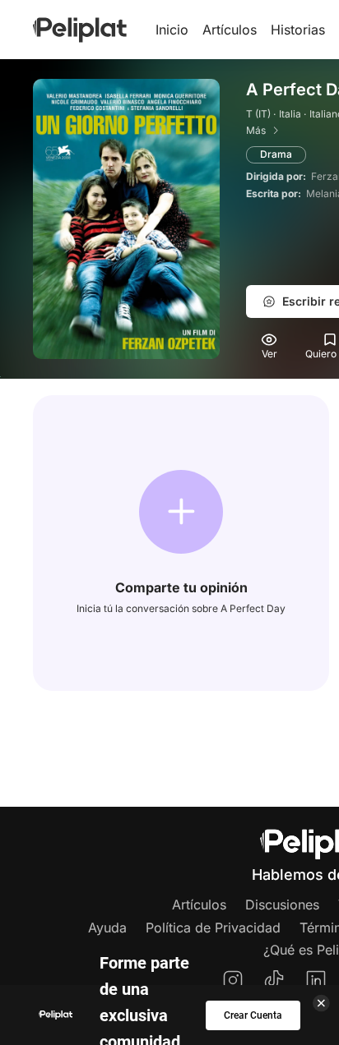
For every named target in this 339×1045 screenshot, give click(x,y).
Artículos (229, 29)
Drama (276, 154)
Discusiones (282, 904)
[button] (181, 512)
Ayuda (107, 927)
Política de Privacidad (213, 927)
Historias (298, 29)
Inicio (172, 29)
